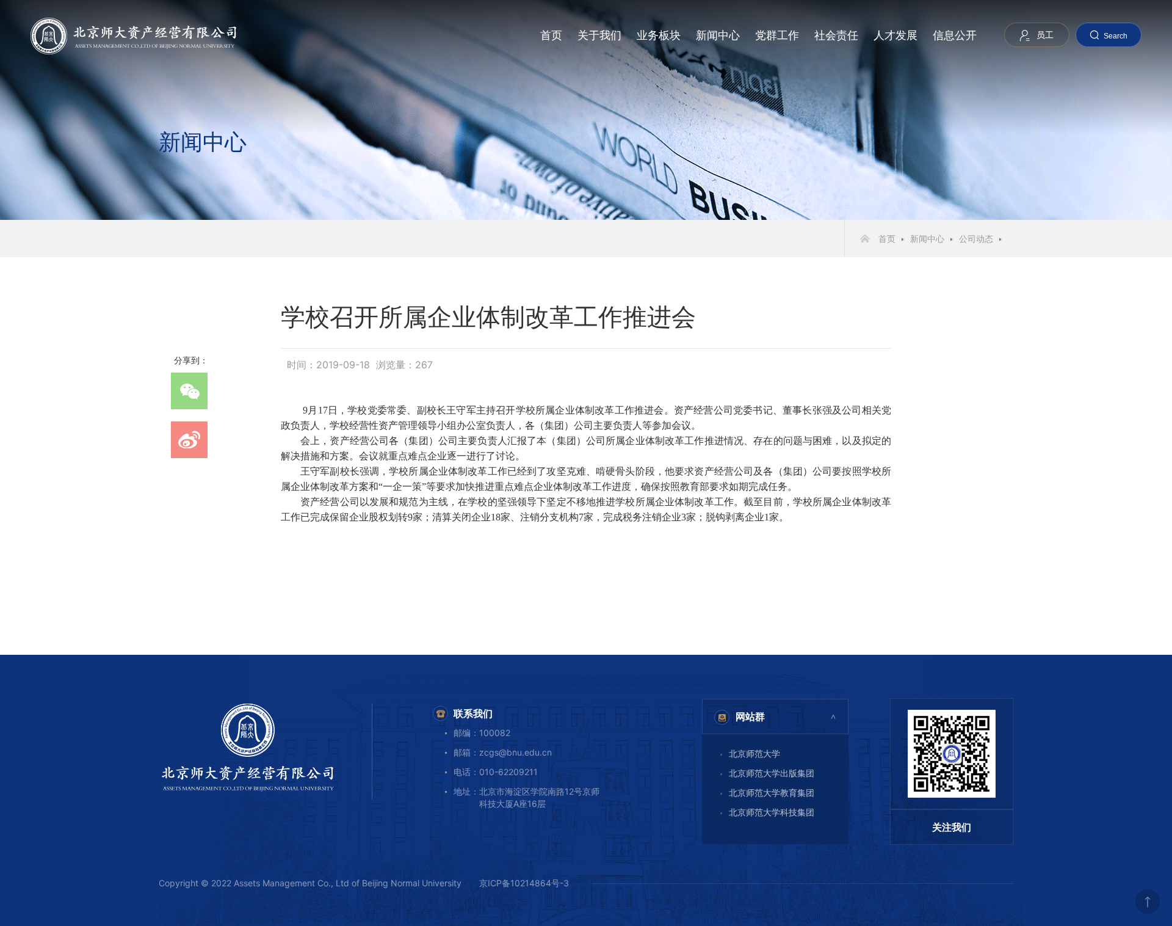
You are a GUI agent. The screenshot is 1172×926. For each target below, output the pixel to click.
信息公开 (955, 35)
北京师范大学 (754, 753)
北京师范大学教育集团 (771, 792)
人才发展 (895, 35)
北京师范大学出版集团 (771, 773)
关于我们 (599, 35)
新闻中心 (718, 35)
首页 (551, 35)
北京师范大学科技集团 (771, 812)
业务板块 (659, 35)
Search (1115, 36)
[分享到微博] (189, 439)
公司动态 (976, 238)
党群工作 (777, 35)
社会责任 (836, 35)
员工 (1045, 34)
